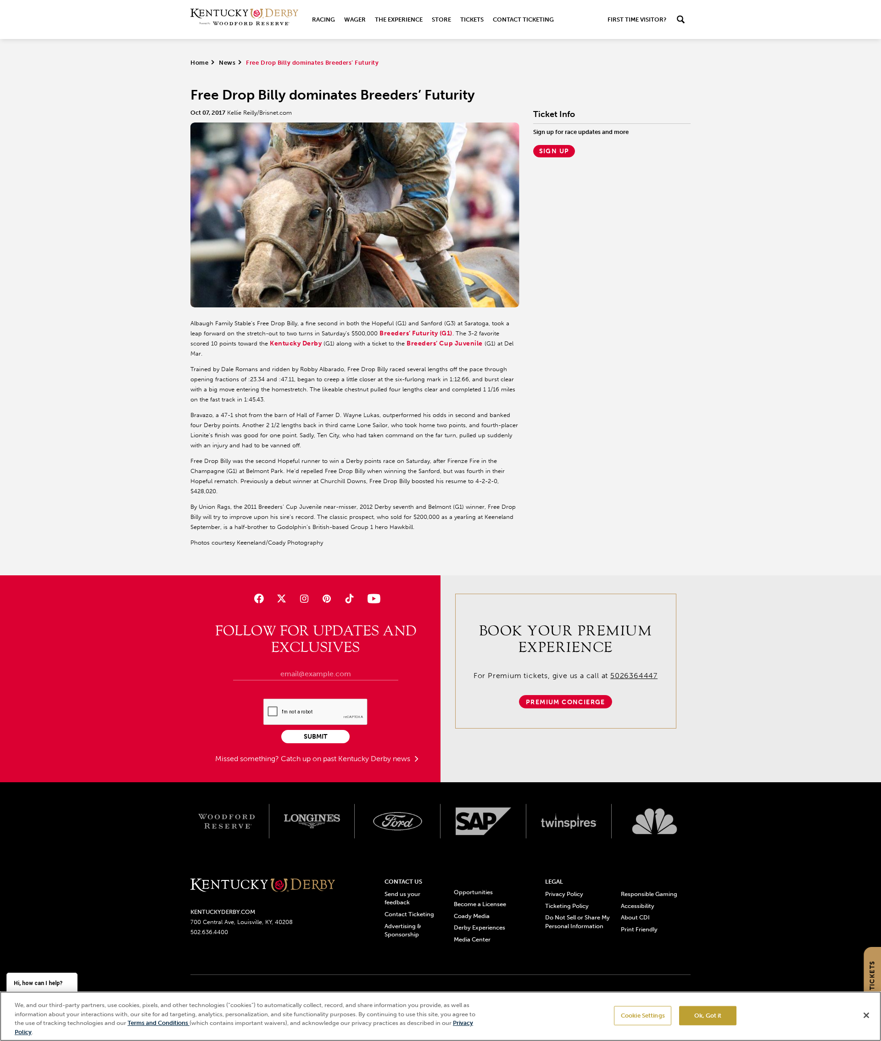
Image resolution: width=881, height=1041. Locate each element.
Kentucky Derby (296, 343)
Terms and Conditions (159, 1022)
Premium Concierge (565, 702)
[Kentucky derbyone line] (262, 886)
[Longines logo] (312, 821)
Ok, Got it (707, 1015)
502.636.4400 (209, 932)
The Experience (399, 19)
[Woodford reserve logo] (226, 821)
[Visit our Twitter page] (281, 598)
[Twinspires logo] (569, 821)
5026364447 (634, 675)
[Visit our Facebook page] (258, 598)
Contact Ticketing (523, 19)
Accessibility (637, 905)
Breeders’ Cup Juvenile (444, 343)
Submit (315, 736)
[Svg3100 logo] (654, 821)
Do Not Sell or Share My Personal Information (577, 921)
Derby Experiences (479, 927)
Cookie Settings (643, 1015)
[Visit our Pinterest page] (327, 598)
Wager (355, 19)
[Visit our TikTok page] (349, 598)
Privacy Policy (564, 894)
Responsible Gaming (649, 894)
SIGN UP (554, 151)
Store (441, 19)
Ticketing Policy (567, 905)
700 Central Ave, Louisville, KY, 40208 (241, 922)
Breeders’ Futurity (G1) (415, 333)
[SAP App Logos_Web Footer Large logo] (483, 821)
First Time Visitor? (637, 19)
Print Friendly (639, 929)
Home (199, 62)
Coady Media (472, 916)
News (227, 62)
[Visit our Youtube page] (372, 598)
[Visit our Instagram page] (304, 598)
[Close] (866, 1015)
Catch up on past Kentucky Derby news (346, 758)
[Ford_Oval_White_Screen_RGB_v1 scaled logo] (397, 821)
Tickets (472, 19)
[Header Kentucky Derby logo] (244, 19)
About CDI (635, 917)
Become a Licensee (480, 904)
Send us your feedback (402, 898)
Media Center (472, 939)
